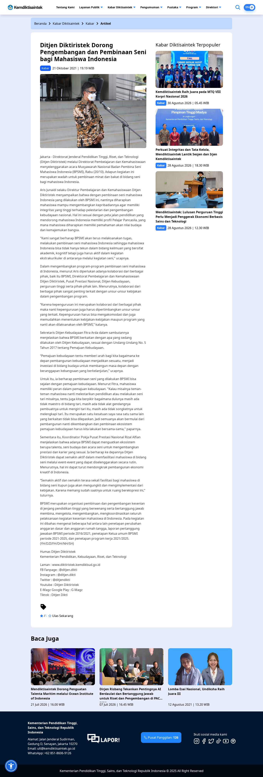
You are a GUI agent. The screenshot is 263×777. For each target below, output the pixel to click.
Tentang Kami (65, 7)
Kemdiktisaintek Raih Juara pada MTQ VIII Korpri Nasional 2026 (188, 94)
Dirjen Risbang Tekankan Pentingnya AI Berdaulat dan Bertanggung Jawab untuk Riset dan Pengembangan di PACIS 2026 (131, 694)
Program (192, 7)
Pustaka (172, 7)
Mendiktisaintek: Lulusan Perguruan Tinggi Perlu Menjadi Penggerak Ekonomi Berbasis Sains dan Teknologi (189, 216)
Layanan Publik (89, 7)
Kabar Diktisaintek (120, 7)
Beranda (40, 23)
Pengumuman (149, 7)
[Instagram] (196, 741)
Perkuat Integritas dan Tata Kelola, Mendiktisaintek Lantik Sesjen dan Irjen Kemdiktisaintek (186, 154)
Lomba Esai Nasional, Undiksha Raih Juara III (196, 691)
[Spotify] (233, 741)
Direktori (212, 7)
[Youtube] (226, 741)
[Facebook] (204, 741)
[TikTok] (218, 741)
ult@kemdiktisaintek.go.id (56, 748)
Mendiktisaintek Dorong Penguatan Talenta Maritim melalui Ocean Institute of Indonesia (62, 693)
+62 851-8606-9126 (57, 753)
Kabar (90, 23)
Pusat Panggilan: (163, 737)
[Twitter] (211, 741)
